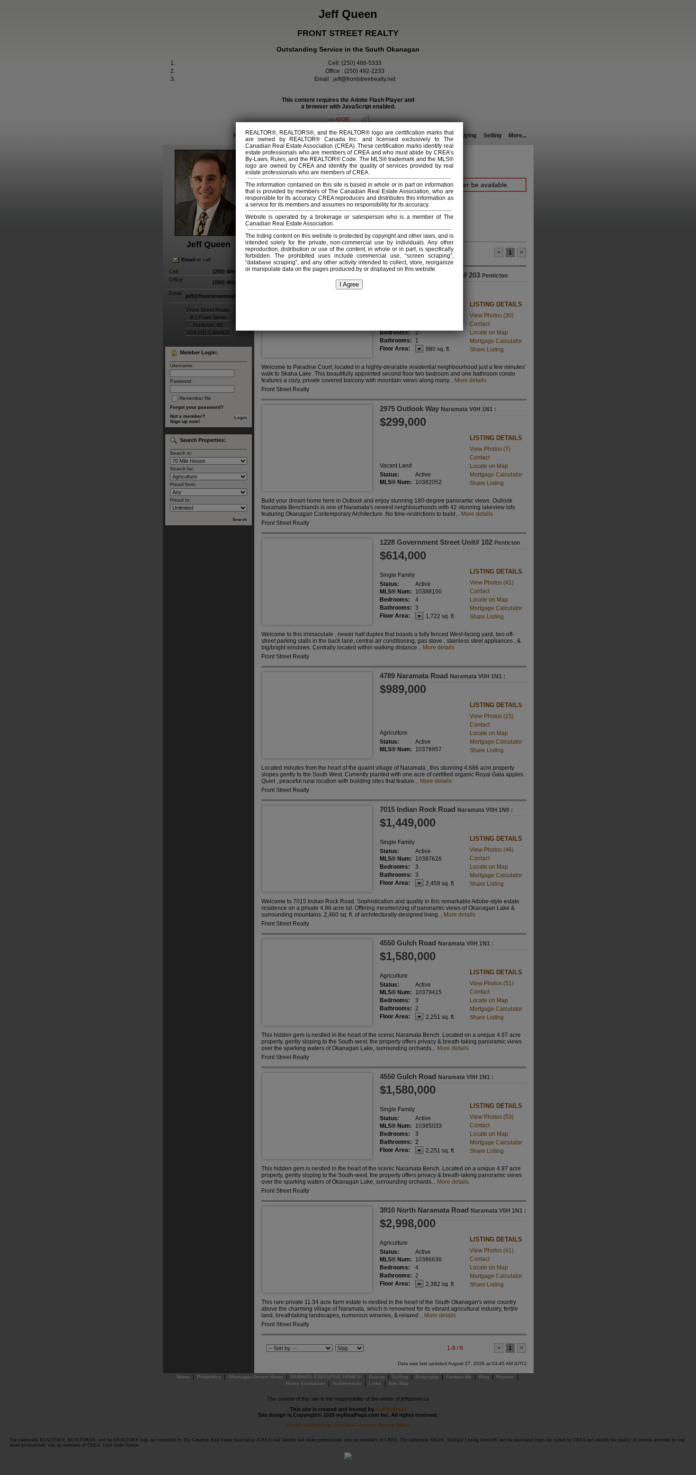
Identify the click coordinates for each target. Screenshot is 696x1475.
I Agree (349, 284)
